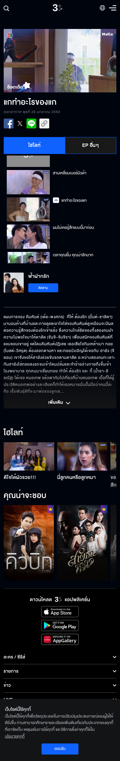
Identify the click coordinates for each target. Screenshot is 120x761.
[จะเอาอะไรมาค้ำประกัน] (29, 543)
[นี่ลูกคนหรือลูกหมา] (82, 456)
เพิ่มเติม (56, 402)
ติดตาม (43, 287)
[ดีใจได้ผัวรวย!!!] (29, 456)
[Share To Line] (31, 123)
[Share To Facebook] (9, 123)
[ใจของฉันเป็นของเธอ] (82, 543)
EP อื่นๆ (90, 145)
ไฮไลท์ (34, 145)
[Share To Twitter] (20, 123)
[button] (32, 60)
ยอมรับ (60, 749)
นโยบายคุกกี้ (15, 736)
